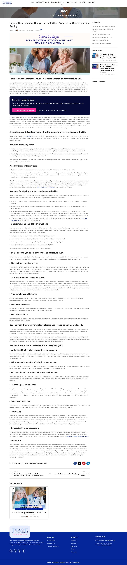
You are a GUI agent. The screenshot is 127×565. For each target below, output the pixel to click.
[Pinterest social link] (84, 463)
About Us (82, 2)
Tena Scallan (22, 30)
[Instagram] (15, 550)
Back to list (49, 473)
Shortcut (74, 537)
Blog (62, 5)
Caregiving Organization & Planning (102, 37)
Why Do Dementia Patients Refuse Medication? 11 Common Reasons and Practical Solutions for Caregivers (108, 68)
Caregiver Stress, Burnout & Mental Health (29, 509)
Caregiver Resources (57, 2)
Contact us (91, 2)
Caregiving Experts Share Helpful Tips (77, 436)
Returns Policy (51, 543)
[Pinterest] (19, 550)
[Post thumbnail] (95, 57)
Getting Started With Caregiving (66, 15)
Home (32, 2)
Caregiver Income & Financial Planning (103, 26)
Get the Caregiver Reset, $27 (24, 110)
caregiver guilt (16, 463)
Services (73, 543)
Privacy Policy (51, 540)
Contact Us (74, 552)
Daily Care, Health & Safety (100, 40)
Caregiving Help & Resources (101, 34)
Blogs (72, 549)
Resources (74, 546)
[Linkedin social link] (88, 463)
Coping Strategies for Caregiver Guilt (36, 463)
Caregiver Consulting (42, 2)
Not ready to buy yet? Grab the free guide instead (52, 110)
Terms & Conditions (52, 546)
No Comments (112, 60)
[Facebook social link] (75, 463)
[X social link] (79, 463)
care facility (27, 136)
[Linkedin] (23, 550)
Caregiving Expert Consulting (45, 187)
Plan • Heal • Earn (72, 2)
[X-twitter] (11, 550)
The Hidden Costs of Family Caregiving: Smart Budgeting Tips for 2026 (108, 56)
